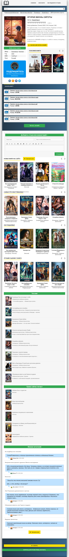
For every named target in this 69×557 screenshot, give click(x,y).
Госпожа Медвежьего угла (58, 251)
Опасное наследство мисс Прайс (58, 284)
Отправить (59, 154)
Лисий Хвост (45, 12)
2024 (12, 53)
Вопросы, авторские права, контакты (34, 549)
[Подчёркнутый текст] (12, 144)
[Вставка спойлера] (41, 144)
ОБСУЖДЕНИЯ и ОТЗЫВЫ (54, 3)
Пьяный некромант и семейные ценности (27, 184)
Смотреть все (30, 158)
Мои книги (42, 3)
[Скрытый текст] (33, 144)
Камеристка (26, 250)
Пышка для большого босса (42, 184)
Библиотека (14, 3)
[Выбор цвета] (30, 144)
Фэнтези (21, 51)
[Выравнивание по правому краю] (23, 144)
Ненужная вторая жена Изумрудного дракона (42, 251)
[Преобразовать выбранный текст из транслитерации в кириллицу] (38, 144)
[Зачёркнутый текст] (14, 144)
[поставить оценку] (29, 23)
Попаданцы (14, 51)
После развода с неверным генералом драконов (11, 218)
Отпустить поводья (58, 183)
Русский (13, 58)
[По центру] (20, 144)
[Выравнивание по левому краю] (18, 144)
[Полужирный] (7, 144)
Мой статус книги (15, 48)
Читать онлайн (34, 125)
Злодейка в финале (58, 217)
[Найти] (64, 9)
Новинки (33, 3)
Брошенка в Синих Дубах (26, 218)
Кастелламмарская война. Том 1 (11, 184)
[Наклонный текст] (9, 144)
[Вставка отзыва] (35, 144)
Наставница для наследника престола (11, 251)
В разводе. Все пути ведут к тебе (42, 218)
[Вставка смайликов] (26, 144)
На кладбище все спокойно (27, 284)
